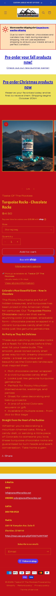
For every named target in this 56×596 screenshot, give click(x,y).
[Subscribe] (48, 551)
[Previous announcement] (5, 3)
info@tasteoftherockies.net (18, 492)
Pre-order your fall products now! (28, 60)
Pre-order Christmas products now (28, 84)
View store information (19, 283)
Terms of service (29, 590)
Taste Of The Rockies (26, 582)
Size (4, 224)
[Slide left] (22, 189)
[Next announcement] (51, 3)
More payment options (28, 266)
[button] (5, 13)
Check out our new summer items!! (28, 67)
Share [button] (9, 455)
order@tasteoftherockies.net (27, 498)
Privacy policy (42, 585)
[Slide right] (34, 189)
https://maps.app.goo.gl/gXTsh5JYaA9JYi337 (26, 536)
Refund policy (25, 585)
